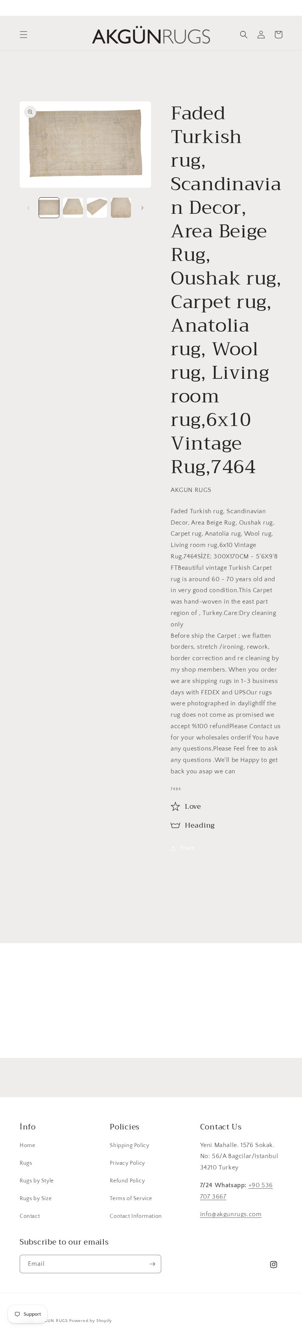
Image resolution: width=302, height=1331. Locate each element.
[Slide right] (142, 208)
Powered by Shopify (90, 1320)
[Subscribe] (212, 1028)
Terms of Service (131, 1198)
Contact (30, 1216)
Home (27, 1145)
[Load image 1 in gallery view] (49, 208)
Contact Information (136, 1216)
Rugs (26, 1163)
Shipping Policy (129, 1145)
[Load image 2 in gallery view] (73, 208)
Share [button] (187, 848)
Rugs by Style (37, 1181)
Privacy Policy (127, 1163)
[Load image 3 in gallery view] (97, 208)
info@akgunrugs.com (231, 1214)
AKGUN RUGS (53, 1320)
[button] (23, 34)
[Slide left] (28, 208)
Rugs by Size (36, 1198)
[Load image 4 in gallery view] (121, 208)
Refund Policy (127, 1181)
